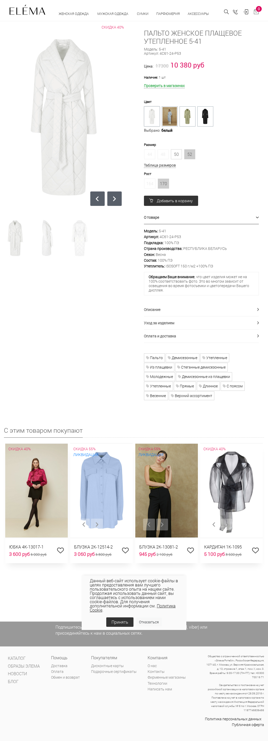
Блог (13, 681)
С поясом (234, 385)
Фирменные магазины (167, 677)
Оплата (57, 671)
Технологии (157, 683)
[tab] (201, 217)
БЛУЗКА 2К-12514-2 (93, 547)
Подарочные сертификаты (114, 671)
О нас (152, 665)
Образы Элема (24, 666)
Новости (17, 673)
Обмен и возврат (65, 677)
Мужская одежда (113, 13)
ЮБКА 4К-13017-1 (26, 547)
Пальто (156, 357)
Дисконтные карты (107, 665)
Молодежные (161, 376)
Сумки (142, 13)
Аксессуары (199, 13)
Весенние (157, 395)
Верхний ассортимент (193, 395)
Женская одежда (74, 13)
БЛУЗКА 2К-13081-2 (158, 547)
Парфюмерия (168, 13)
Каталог (17, 658)
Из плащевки (160, 367)
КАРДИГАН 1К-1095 (223, 547)
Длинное (210, 385)
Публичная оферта (248, 724)
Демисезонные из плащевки (205, 376)
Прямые (186, 385)
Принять (119, 622)
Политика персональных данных (233, 718)
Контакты (156, 671)
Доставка (59, 665)
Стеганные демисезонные (203, 367)
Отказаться (149, 621)
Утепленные (216, 357)
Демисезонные (184, 357)
